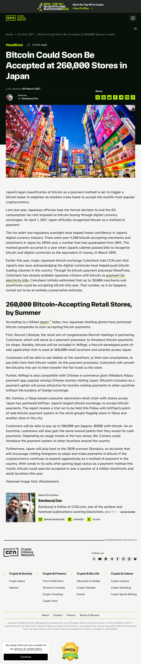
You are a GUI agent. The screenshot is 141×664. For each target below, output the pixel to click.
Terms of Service (89, 615)
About (45, 615)
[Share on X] (97, 97)
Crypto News (17, 581)
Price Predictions (53, 581)
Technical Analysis (54, 587)
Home (9, 34)
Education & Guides (88, 581)
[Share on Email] (127, 97)
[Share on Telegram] (121, 97)
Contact (58, 615)
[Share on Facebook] (115, 97)
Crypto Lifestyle (86, 587)
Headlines (14, 45)
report (44, 322)
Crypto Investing (53, 594)
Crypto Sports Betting (124, 594)
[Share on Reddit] (109, 97)
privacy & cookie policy (28, 648)
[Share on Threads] (103, 97)
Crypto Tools (50, 600)
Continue (25, 656)
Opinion (13, 587)
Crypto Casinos (120, 581)
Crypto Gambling (121, 587)
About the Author (48, 495)
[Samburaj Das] (20, 507)
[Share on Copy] (133, 97)
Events (81, 594)
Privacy (71, 615)
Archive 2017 (25, 34)
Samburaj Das (30, 98)
